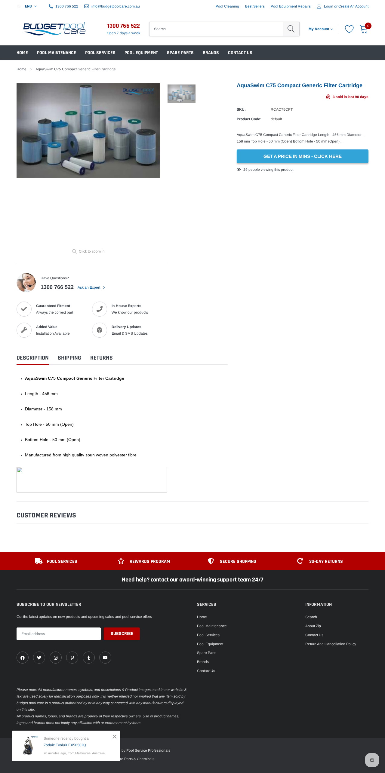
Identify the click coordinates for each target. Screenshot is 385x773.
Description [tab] (33, 358)
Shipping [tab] (69, 358)
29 (245, 169)
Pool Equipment (141, 53)
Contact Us (240, 53)
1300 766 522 (66, 6)
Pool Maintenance (56, 53)
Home (22, 53)
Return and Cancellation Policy (330, 644)
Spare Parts (180, 53)
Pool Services (100, 53)
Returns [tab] (101, 358)
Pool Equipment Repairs (291, 6)
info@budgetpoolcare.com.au (115, 6)
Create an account (353, 6)
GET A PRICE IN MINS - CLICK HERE (302, 156)
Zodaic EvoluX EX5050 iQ (65, 745)
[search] (291, 29)
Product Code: (249, 119)
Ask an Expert (89, 287)
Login (328, 6)
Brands (211, 53)
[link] (23, 658)
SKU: (241, 109)
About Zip (313, 626)
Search (311, 617)
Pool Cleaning (227, 6)
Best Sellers (255, 6)
